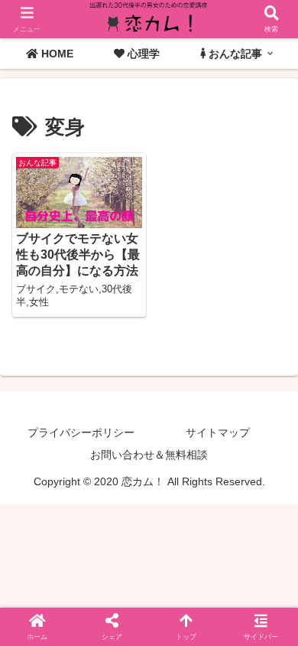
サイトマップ (218, 432)
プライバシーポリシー (81, 432)
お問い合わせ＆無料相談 (149, 455)
